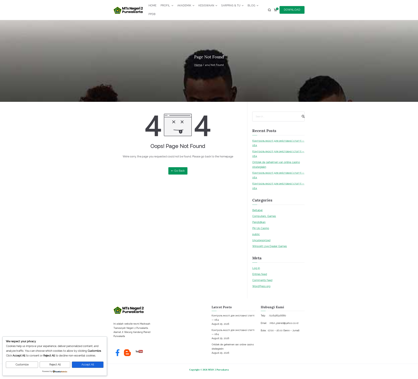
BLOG (251, 5)
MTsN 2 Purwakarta (218, 370)
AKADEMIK (184, 5)
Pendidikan (259, 222)
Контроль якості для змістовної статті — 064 (278, 143)
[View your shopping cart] (275, 10)
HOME (152, 5)
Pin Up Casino (260, 228)
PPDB (152, 14)
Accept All (87, 364)
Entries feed (259, 274)
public (256, 234)
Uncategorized (261, 240)
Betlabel (257, 210)
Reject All (55, 364)
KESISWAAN (206, 5)
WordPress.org (261, 286)
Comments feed (262, 280)
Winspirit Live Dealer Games (269, 246)
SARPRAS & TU (230, 5)
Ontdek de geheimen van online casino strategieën (276, 164)
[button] (171, 5)
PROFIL (165, 5)
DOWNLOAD (292, 9)
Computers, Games (264, 216)
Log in (256, 268)
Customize (22, 364)
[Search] (302, 116)
